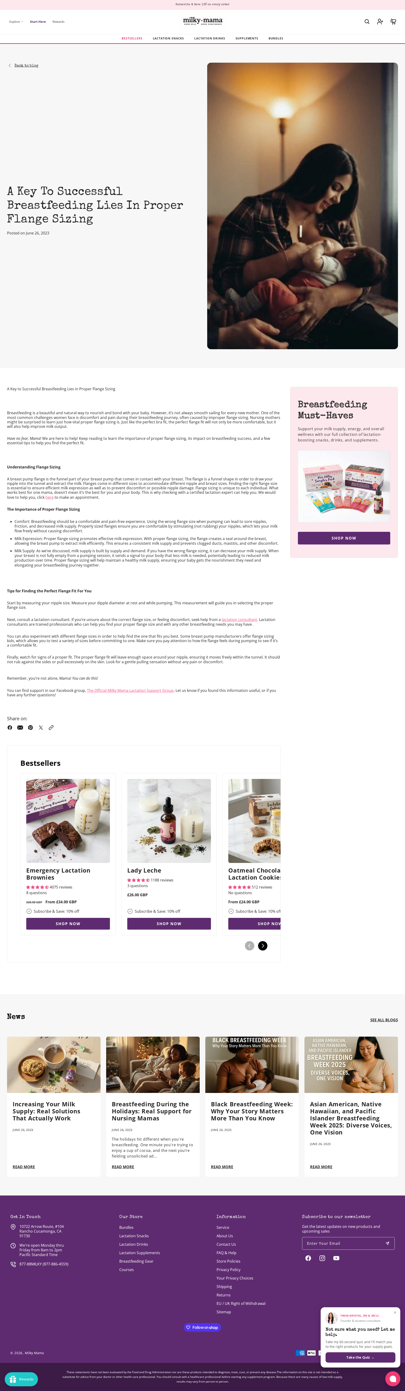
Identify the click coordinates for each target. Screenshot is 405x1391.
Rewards (58, 21)
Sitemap (224, 1311)
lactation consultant (239, 619)
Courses (126, 1269)
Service (223, 1227)
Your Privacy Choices (235, 1278)
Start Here (38, 21)
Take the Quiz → (360, 1357)
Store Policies (228, 1261)
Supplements (247, 38)
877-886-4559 (55, 1264)
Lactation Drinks (209, 38)
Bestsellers (132, 38)
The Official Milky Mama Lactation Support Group (130, 690)
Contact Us (226, 1244)
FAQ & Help (226, 1252)
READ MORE (24, 1167)
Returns (224, 1295)
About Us (225, 1235)
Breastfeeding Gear (136, 1261)
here (49, 497)
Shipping (224, 1286)
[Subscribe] (387, 1243)
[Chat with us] (392, 1378)
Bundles (276, 38)
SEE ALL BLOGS (384, 1020)
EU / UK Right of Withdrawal (241, 1303)
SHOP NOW (68, 923)
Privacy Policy (228, 1269)
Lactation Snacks (168, 38)
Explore (14, 21)
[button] (367, 21)
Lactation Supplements (139, 1252)
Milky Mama (34, 1353)
